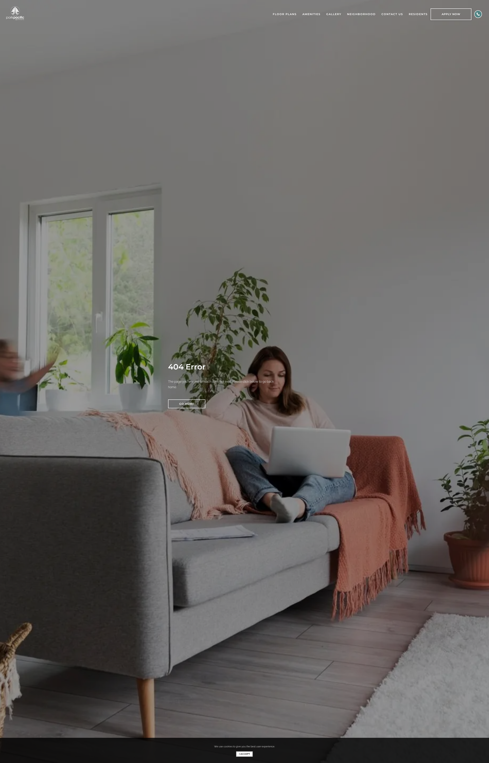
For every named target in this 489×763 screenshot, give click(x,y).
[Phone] (478, 14)
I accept (244, 753)
